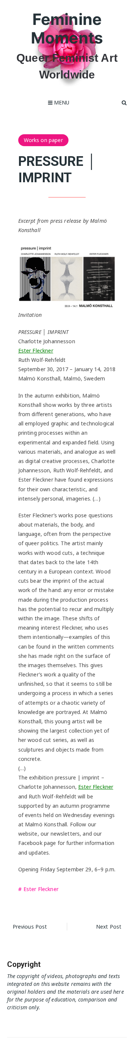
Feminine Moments (67, 28)
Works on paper (43, 140)
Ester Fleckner (35, 350)
